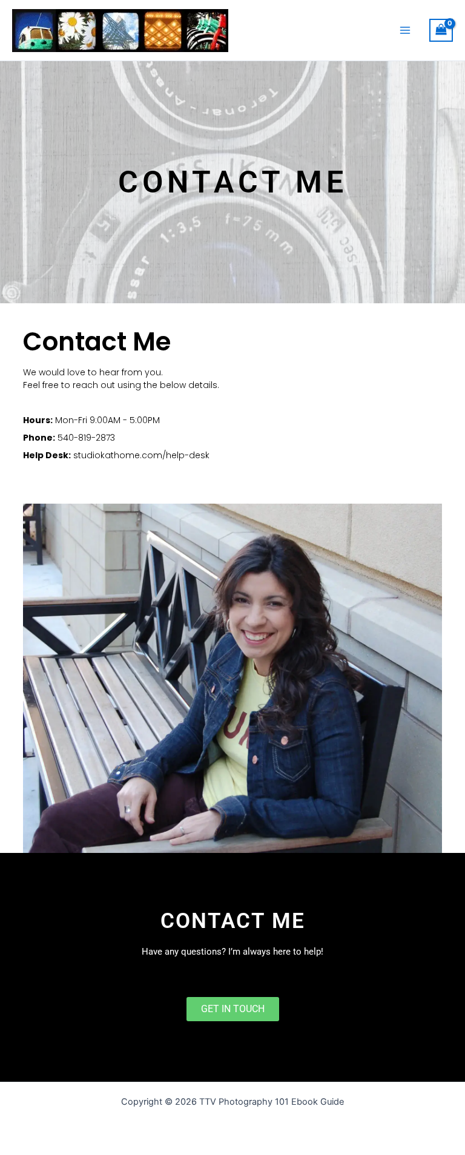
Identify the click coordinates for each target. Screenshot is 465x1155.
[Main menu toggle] (405, 30)
